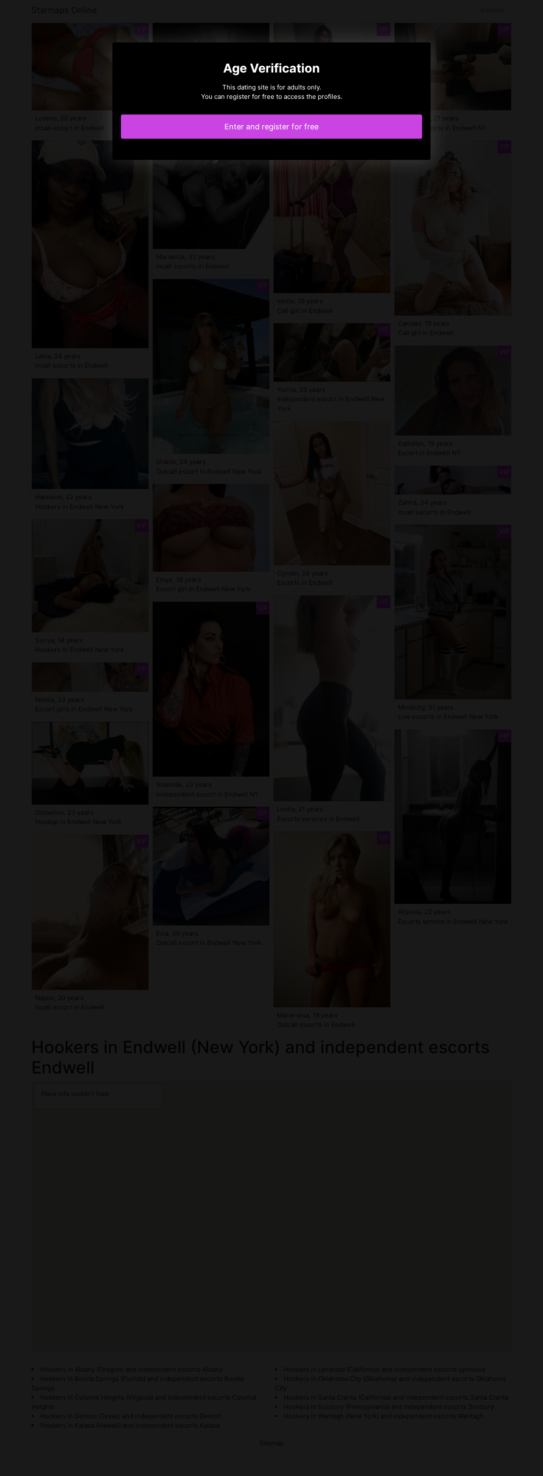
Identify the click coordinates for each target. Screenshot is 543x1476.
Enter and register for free (271, 126)
